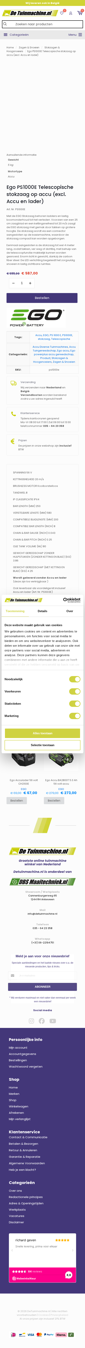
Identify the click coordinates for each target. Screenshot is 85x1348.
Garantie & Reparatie (24, 1157)
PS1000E (67, 335)
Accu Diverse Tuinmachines (50, 347)
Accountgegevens (22, 1054)
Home (10, 47)
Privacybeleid (59, 1315)
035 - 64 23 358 (42, 928)
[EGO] (36, 318)
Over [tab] (69, 611)
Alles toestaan (42, 733)
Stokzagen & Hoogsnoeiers (50, 360)
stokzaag (44, 339)
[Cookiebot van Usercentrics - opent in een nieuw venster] (63, 600)
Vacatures (16, 1216)
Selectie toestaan (42, 745)
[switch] (74, 691)
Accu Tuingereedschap (54, 348)
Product (45, 358)
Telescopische (60, 339)
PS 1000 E (55, 335)
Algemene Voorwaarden (27, 1163)
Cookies (43, 1315)
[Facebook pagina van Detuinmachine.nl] (42, 1021)
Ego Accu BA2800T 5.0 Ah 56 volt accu (61, 781)
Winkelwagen (18, 1106)
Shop (12, 1100)
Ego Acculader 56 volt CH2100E (24, 781)
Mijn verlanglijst (20, 1119)
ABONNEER (42, 986)
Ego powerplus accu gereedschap (54, 352)
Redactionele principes (26, 1197)
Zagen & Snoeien (29, 47)
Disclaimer (16, 1222)
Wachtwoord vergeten (25, 1066)
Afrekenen (16, 1113)
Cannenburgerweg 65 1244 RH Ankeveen (42, 897)
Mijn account (18, 1047)
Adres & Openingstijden (26, 1203)
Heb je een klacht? (22, 1170)
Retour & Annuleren (23, 1150)
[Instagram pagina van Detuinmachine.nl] (31, 1021)
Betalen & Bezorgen (23, 1144)
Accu (38, 335)
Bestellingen (18, 1060)
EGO (46, 335)
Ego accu (63, 350)
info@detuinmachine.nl (42, 914)
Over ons (15, 1191)
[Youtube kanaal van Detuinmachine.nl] (52, 1021)
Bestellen (42, 298)
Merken (14, 1094)
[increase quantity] (30, 283)
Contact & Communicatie (28, 1137)
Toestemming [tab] (15, 611)
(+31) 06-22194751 (42, 942)
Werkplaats (17, 1209)
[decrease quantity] (13, 283)
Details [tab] (42, 611)
